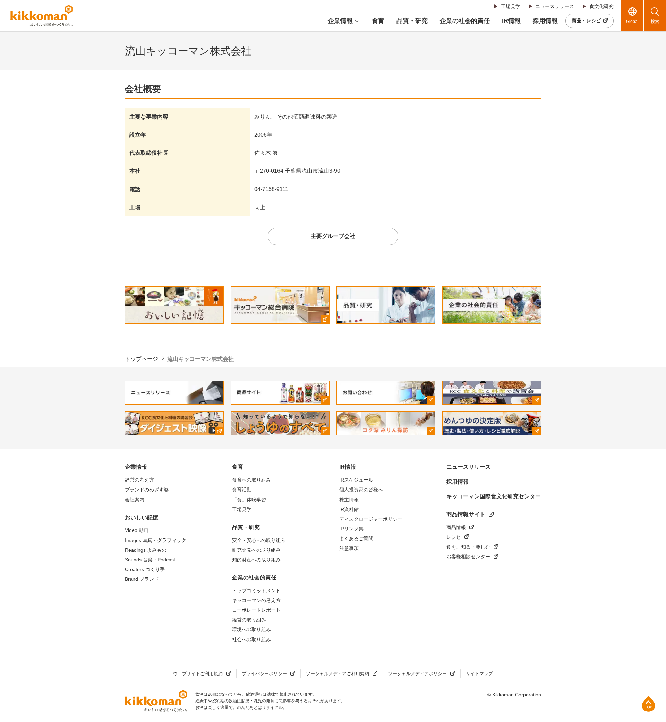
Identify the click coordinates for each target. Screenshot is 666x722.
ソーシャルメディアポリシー (417, 673)
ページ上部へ (648, 703)
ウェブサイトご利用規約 (198, 673)
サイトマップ (479, 673)
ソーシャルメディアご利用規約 (337, 673)
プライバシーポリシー (264, 673)
